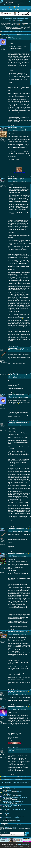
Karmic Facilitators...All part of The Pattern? (14, 809)
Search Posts (13, 9)
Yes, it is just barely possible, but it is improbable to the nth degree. (17, 46)
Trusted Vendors (21, 9)
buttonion (12, 376)
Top (30, 125)
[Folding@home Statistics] (3, 358)
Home (2, 4)
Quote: (11, 43)
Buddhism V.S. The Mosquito (10, 805)
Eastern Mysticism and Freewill (10, 789)
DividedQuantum (13, 827)
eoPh (8, 814)
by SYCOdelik (19, 791)
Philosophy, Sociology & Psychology (20, 18)
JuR (11, 530)
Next (21, 20)
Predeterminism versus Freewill (11, 801)
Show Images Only (4, 830)
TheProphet (9, 802)
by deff (18, 799)
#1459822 (10, 634)
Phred (11, 37)
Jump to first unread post (6, 34)
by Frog (18, 820)
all (23, 793)
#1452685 (10, 397)
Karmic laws (6, 813)
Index (17, 20)
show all (28, 34)
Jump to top (3, 776)
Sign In (12, 7)
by (17, 812)
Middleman (7, 827)
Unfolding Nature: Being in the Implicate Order (13, 31)
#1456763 (10, 425)
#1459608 (10, 556)
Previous (11, 20)
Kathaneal (24, 349)
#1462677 (10, 694)
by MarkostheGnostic (21, 803)
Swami (24, 180)
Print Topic (17, 830)
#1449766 (10, 38)
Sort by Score (11, 830)
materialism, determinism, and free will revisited (15, 797)
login (22, 24)
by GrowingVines (20, 816)
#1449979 (10, 130)
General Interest (6, 18)
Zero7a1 (9, 806)
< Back (21, 34)
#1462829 (10, 751)
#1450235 (10, 181)
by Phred (19, 795)
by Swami (19, 807)
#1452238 (10, 377)
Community (7, 4)
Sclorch (12, 555)
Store (28, 9)
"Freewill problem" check (9, 793)
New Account (19, 7)
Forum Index (4, 9)
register (27, 24)
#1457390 (10, 531)
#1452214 (10, 351)
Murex (11, 750)
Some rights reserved (23, 844)
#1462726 (10, 709)
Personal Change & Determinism (11, 817)
